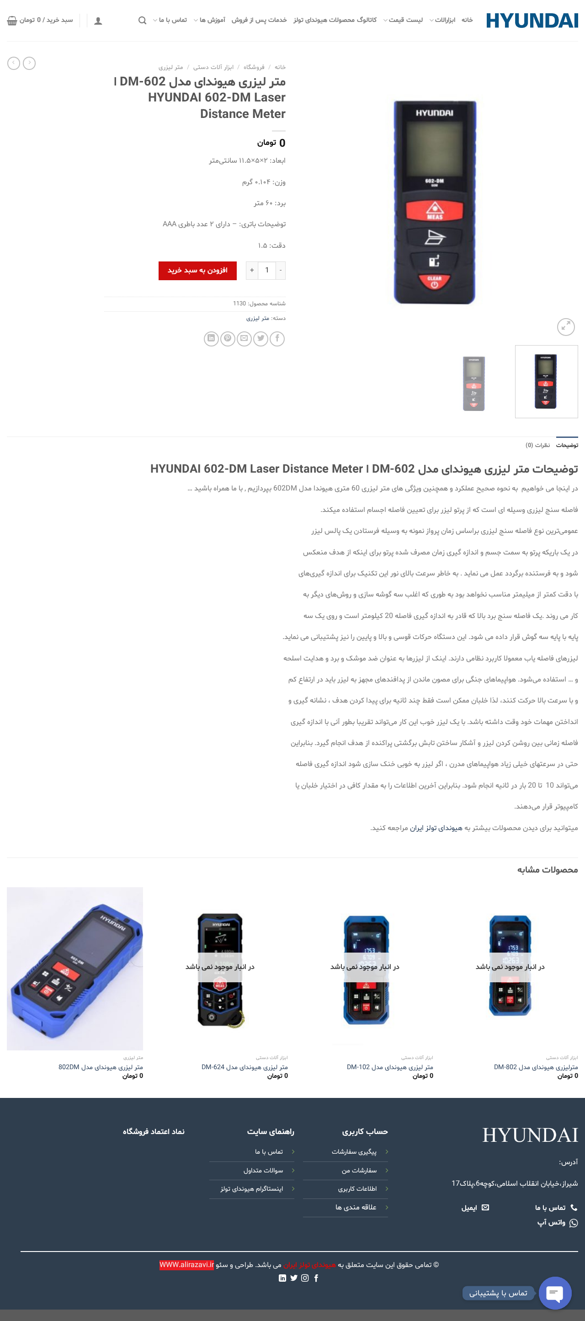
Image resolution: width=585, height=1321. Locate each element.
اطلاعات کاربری (357, 1189)
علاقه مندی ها (356, 1208)
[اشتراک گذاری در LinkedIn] (211, 338)
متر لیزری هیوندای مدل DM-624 (245, 1068)
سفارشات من (359, 1171)
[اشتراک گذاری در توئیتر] (260, 338)
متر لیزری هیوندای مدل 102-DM (390, 1068)
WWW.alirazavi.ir (187, 1265)
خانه (467, 20)
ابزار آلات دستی (213, 67)
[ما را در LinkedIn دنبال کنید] (282, 1278)
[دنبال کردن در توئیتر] (294, 1278)
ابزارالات (445, 20)
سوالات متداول (263, 1171)
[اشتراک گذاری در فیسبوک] (277, 338)
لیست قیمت (405, 20)
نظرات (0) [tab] (538, 446)
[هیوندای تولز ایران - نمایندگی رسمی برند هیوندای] (532, 20)
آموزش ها (212, 20)
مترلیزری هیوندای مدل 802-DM (536, 1068)
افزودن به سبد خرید (197, 271)
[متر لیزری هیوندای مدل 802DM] (75, 968)
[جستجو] (142, 20)
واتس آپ (551, 1223)
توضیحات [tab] (567, 446)
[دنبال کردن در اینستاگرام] (304, 1278)
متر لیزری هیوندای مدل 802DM (100, 1068)
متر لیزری (171, 67)
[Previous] (561, 199)
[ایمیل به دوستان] (244, 338)
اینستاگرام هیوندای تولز (251, 1189)
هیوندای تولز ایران (436, 828)
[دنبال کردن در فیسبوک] (316, 1278)
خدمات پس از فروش (259, 20)
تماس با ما (173, 20)
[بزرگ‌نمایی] (566, 327)
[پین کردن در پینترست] (227, 338)
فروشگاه (254, 67)
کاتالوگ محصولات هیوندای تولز (335, 20)
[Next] (310, 199)
